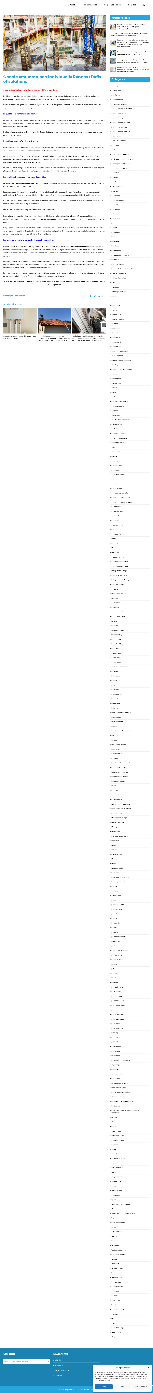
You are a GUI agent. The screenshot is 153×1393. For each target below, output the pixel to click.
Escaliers (114, 598)
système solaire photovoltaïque (123, 1213)
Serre (113, 1163)
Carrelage (115, 287)
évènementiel (116, 603)
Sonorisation (116, 1195)
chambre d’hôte (117, 319)
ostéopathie (116, 895)
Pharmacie (115, 941)
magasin (114, 790)
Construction (116, 415)
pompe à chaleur (118, 996)
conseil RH (115, 411)
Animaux (114, 177)
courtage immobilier (119, 438)
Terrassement (116, 1232)
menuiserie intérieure (119, 836)
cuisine (114, 456)
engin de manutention (119, 562)
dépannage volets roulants (121, 502)
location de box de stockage (122, 763)
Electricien (115, 548)
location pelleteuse (118, 781)
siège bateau (116, 1177)
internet (114, 726)
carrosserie (115, 301)
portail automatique (118, 1014)
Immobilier (115, 699)
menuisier (115, 841)
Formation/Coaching (119, 644)
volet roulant (116, 1332)
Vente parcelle (117, 1287)
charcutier (115, 333)
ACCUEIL (58, 1360)
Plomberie (115, 978)
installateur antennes (119, 722)
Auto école (115, 209)
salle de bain (116, 1131)
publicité (114, 1042)
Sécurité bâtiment (118, 1158)
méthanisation (116, 854)
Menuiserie (115, 831)
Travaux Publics (117, 1268)
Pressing (114, 1033)
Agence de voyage (118, 113)
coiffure (114, 397)
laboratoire (115, 749)
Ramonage (115, 1051)
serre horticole (117, 1168)
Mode (113, 863)
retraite (114, 1117)
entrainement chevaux (119, 566)
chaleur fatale (116, 315)
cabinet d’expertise (118, 278)
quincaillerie (116, 1046)
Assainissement (117, 186)
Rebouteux (115, 1069)
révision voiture (117, 1122)
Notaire (114, 886)
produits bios (116, 1037)
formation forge (117, 635)
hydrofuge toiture (118, 694)
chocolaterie (116, 379)
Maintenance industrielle (120, 804)
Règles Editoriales (62, 1370)
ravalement (115, 1056)
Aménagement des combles (122, 159)
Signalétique (116, 1181)
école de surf (116, 534)
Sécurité (114, 1154)
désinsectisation (117, 516)
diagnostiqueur (117, 525)
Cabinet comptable (118, 273)
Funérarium (115, 648)
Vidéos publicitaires (118, 1309)
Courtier (114, 447)
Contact (58, 1375)
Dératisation (116, 507)
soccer (114, 1186)
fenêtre (114, 621)
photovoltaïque (117, 960)
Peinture (114, 932)
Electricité (115, 552)
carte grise (115, 305)
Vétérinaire (115, 1300)
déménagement (117, 479)
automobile (115, 218)
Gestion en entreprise (119, 667)
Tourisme (115, 1241)
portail (113, 1010)
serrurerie (115, 1172)
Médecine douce (117, 822)
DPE (112, 530)
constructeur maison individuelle (74, 247)
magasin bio (116, 795)
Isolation (114, 735)
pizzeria (114, 969)
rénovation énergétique (120, 1083)
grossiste (114, 671)
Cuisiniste (115, 461)
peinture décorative (118, 937)
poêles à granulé (117, 987)
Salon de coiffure (117, 1140)
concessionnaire (117, 406)
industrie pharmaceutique (121, 713)
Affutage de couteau (119, 104)
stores (113, 1209)
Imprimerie (115, 703)
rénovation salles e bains (120, 1092)
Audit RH (114, 205)
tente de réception (118, 1223)
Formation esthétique (119, 630)
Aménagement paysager (121, 168)
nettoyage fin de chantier (120, 877)
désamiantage (117, 511)
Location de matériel (119, 767)
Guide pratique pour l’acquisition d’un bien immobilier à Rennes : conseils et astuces (133, 61)
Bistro (113, 237)
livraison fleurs (116, 754)
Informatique (116, 717)
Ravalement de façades (120, 1060)
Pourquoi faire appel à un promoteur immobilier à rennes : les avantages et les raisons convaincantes (133, 69)
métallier (114, 850)
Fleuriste (114, 626)
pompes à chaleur (118, 1001)
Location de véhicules (119, 772)
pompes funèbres (118, 1005)
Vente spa (115, 1291)
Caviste (114, 310)
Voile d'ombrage (117, 1328)
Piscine (114, 964)
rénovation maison (118, 1088)
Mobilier (114, 859)
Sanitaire (114, 1145)
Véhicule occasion (118, 1273)
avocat (114, 228)
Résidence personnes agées (122, 1101)
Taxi (112, 1218)
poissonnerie (116, 992)
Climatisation (116, 383)
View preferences (141, 1387)
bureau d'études (117, 264)
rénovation (115, 1078)
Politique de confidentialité (74, 1389)
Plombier (114, 982)
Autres (113, 223)
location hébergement (120, 777)
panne (113, 900)
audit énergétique (118, 200)
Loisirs (113, 786)
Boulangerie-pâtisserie (120, 255)
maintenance (116, 799)
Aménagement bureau (120, 154)
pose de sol (115, 1024)
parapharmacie (117, 909)
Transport (115, 1264)
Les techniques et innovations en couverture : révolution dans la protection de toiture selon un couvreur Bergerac (19, 338)
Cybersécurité (116, 465)
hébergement (116, 676)
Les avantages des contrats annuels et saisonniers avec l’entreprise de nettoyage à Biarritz (131, 26)
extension (115, 607)
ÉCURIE (113, 539)
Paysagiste (115, 923)
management (116, 813)
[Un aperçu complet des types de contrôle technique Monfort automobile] (113, 51)
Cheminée (115, 374)
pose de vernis (117, 1028)
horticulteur (115, 680)
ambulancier (116, 145)
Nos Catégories (61, 1365)
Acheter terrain (117, 95)
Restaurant (115, 1106)
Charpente (115, 337)
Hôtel (113, 685)
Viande (114, 1305)
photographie (116, 955)
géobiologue (116, 662)
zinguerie (115, 1337)
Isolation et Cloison (118, 745)
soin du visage (116, 1190)
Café (113, 283)
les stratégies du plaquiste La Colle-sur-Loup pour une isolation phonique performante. (129, 34)
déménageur (116, 484)
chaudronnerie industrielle (121, 360)
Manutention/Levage (119, 818)
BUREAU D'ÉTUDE (117, 260)
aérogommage (117, 100)
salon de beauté (117, 1136)
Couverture (115, 452)
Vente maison (116, 1282)
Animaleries (115, 173)
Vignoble (114, 1314)
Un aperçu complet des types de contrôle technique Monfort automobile (133, 53)
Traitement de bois (118, 1250)
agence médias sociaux (120, 132)
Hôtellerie (115, 690)
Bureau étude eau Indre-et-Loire (123, 269)
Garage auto (116, 653)
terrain (113, 1227)
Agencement (116, 136)
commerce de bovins (119, 401)
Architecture (116, 182)
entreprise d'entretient (119, 575)
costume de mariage (119, 433)
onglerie (114, 891)
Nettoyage (115, 873)
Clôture (114, 388)
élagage (114, 543)
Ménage (114, 827)
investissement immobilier (121, 731)
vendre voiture (116, 1277)
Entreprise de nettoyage (120, 580)
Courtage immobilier (119, 443)
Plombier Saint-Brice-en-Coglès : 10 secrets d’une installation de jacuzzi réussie (86, 338)
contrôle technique (118, 429)
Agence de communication (121, 109)
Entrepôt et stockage (119, 571)
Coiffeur (114, 392)
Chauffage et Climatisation (121, 369)
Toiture (114, 1236)
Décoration (115, 470)
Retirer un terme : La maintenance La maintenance (125, 1111)
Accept (104, 1387)
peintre (114, 928)
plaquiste (115, 973)
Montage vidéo (117, 868)
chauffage (115, 365)
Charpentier (116, 347)
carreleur (115, 296)
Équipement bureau (118, 594)
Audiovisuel (115, 196)
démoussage (116, 488)
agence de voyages (119, 118)
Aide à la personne (118, 141)
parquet (114, 918)
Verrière (114, 1296)
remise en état (116, 1074)
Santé (113, 1149)
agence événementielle (120, 122)
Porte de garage (117, 1019)
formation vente (117, 639)
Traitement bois (117, 1245)
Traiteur (114, 1259)
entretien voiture (117, 584)
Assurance (115, 191)
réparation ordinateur (119, 1097)
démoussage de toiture (120, 493)
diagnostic (115, 520)
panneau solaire (117, 905)
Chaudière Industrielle (119, 351)
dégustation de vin (118, 475)
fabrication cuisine (118, 616)
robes (113, 1126)
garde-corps (116, 658)
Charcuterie (115, 328)
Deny (122, 1387)
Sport (113, 1200)
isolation (114, 740)
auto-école (115, 214)
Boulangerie (116, 250)
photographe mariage (119, 950)
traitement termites (118, 1255)
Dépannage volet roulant (120, 498)
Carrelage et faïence (119, 292)
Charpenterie (116, 342)
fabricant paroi (117, 612)
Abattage (115, 86)
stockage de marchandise (121, 1204)
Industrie (114, 708)
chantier (114, 324)
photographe (116, 946)
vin (112, 1319)
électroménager (117, 557)
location (114, 758)
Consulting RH (116, 424)
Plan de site (90, 1389)
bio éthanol (115, 232)
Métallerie (115, 845)
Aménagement (117, 150)
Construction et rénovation (121, 420)
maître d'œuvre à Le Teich (121, 809)
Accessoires (116, 90)
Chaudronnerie (117, 356)
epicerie (114, 589)
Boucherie (115, 241)
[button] (148, 1367)
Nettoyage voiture (118, 882)
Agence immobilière (119, 127)
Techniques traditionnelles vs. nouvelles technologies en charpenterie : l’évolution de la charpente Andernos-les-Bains (54, 338)
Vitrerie (114, 1323)
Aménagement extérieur (120, 164)
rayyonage (115, 1065)
